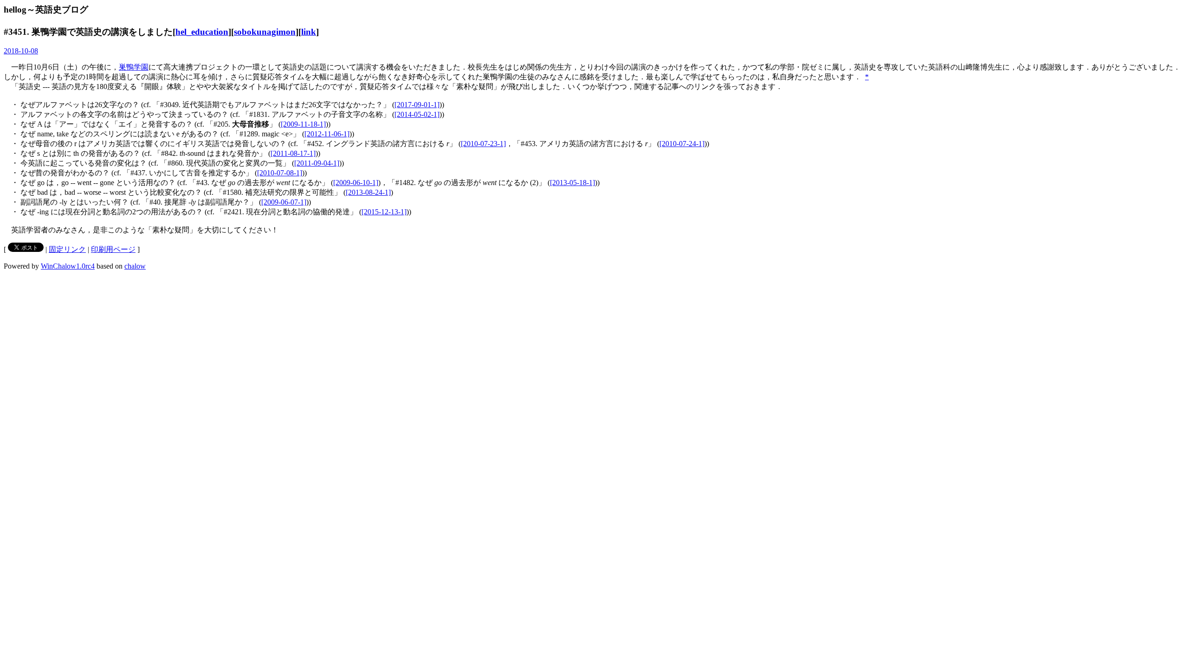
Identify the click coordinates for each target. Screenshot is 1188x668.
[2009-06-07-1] (283, 202)
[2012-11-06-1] (326, 134)
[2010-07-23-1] (483, 144)
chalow (135, 266)
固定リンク (67, 249)
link (308, 32)
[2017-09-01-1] (416, 105)
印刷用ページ (113, 249)
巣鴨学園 (133, 67)
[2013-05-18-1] (572, 182)
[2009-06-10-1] (355, 182)
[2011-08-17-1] (293, 153)
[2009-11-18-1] (303, 124)
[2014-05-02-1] (416, 114)
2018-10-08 (21, 51)
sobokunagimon (265, 32)
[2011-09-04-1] (316, 163)
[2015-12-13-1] (384, 212)
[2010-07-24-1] (681, 144)
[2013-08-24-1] (368, 192)
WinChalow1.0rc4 (68, 266)
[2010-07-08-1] (279, 173)
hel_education (201, 32)
